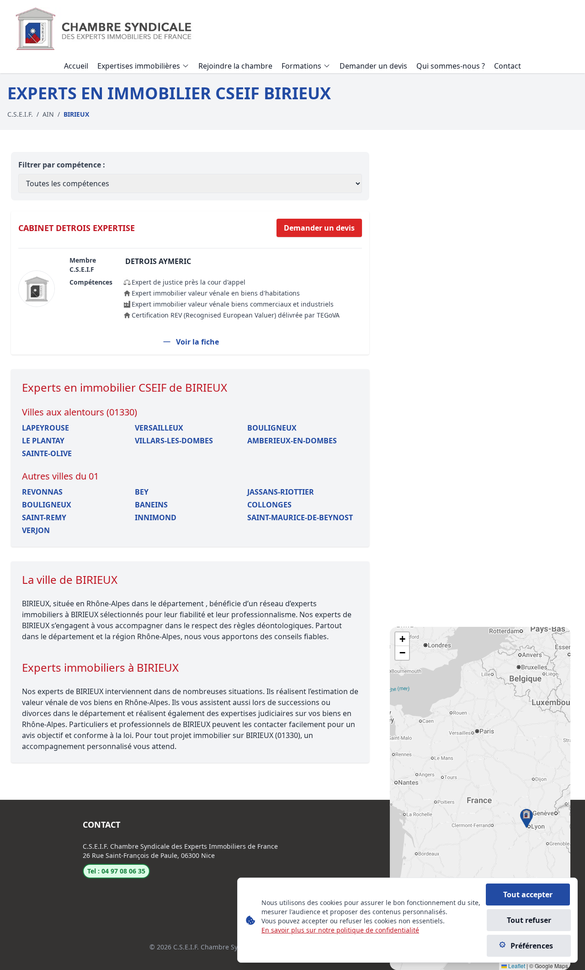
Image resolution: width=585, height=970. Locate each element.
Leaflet (516, 966)
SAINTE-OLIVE (47, 453)
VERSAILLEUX (159, 428)
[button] (526, 818)
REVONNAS (42, 492)
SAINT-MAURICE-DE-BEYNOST (300, 517)
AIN (48, 114)
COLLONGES (269, 505)
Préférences (532, 946)
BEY (142, 492)
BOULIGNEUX (272, 428)
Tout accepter (528, 894)
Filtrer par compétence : (61, 165)
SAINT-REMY (44, 517)
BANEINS (151, 505)
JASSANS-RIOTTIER (280, 492)
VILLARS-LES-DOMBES (174, 441)
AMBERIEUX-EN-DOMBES (292, 441)
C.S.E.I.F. (20, 114)
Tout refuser (529, 920)
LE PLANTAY (43, 441)
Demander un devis (319, 228)
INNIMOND (155, 517)
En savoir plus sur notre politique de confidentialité (340, 930)
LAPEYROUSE (45, 428)
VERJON (36, 530)
